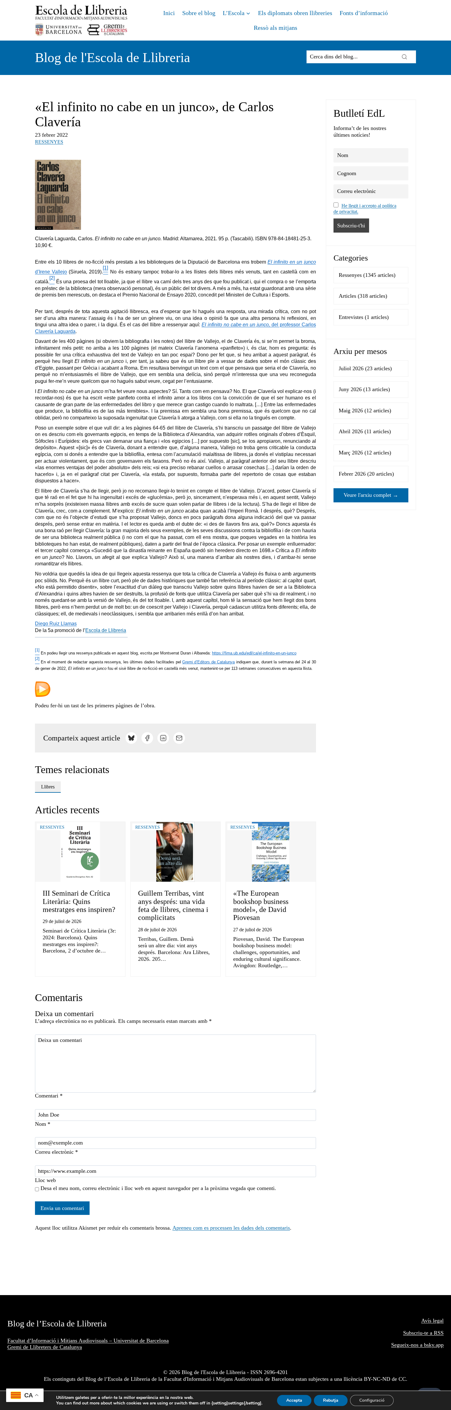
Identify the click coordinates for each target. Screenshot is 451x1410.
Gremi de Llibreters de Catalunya (44, 1347)
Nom (42, 1124)
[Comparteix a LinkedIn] (163, 738)
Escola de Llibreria (105, 630)
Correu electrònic (56, 1152)
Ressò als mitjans (275, 27)
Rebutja (330, 1400)
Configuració (371, 1400)
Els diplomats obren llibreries (295, 13)
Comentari (49, 1096)
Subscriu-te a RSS (423, 1333)
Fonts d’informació (364, 13)
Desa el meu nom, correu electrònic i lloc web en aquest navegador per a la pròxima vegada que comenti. (158, 1188)
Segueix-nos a (407, 1345)
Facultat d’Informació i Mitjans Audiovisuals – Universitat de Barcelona (88, 1340)
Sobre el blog (198, 13)
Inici (169, 13)
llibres (48, 786)
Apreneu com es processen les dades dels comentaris (231, 1228)
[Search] (404, 57)
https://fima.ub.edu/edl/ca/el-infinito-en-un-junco (254, 653)
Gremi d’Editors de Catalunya (208, 662)
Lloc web (45, 1180)
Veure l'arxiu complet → (371, 495)
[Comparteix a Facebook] (147, 738)
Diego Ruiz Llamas (56, 623)
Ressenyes (49, 141)
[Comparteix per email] (179, 738)
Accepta (294, 1400)
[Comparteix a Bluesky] (131, 738)
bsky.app (434, 1345)
